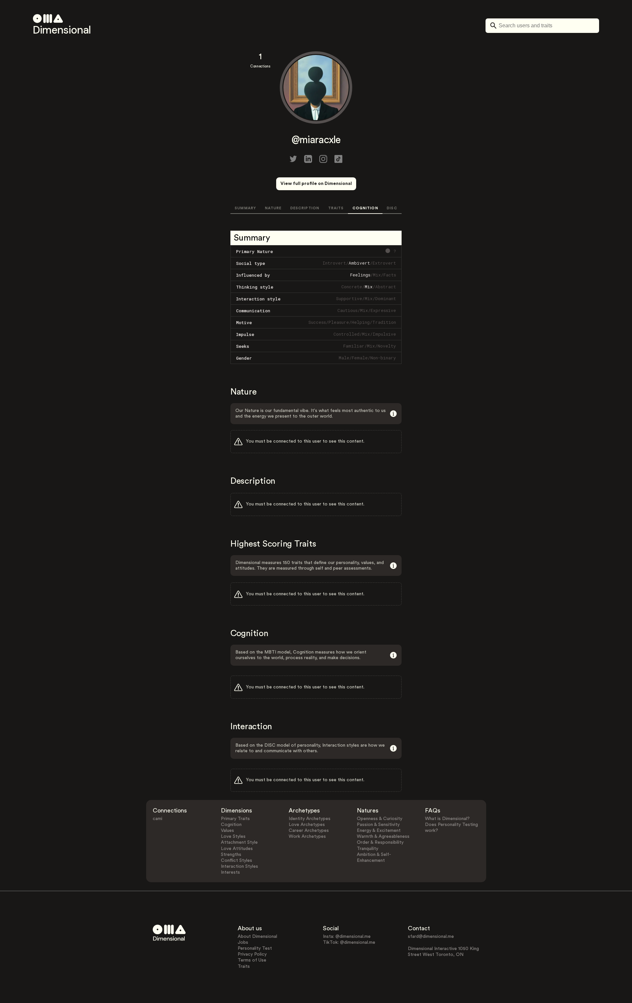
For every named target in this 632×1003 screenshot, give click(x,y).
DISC (392, 208)
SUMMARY (245, 208)
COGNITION (365, 208)
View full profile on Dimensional (316, 183)
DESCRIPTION (304, 208)
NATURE (273, 208)
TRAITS (336, 208)
